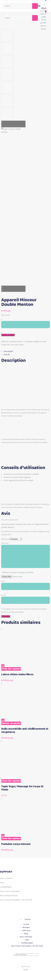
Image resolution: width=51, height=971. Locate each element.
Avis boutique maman (8, 895)
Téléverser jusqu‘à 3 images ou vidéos (17, 572)
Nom (3, 581)
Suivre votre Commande (10, 891)
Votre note (5, 539)
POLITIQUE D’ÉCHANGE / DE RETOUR (16, 900)
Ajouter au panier (8, 335)
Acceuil (26, 924)
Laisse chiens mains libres (17, 674)
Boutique (26, 927)
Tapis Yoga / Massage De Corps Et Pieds (22, 788)
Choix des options (11, 669)
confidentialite (6, 887)
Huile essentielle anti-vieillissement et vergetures (24, 730)
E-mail (3, 595)
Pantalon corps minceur (16, 844)
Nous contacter (6, 878)
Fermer (27, 919)
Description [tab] (8, 351)
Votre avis (5, 543)
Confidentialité (27, 943)
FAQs (2, 882)
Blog (26, 933)
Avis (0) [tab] (7, 354)
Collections (26, 930)
